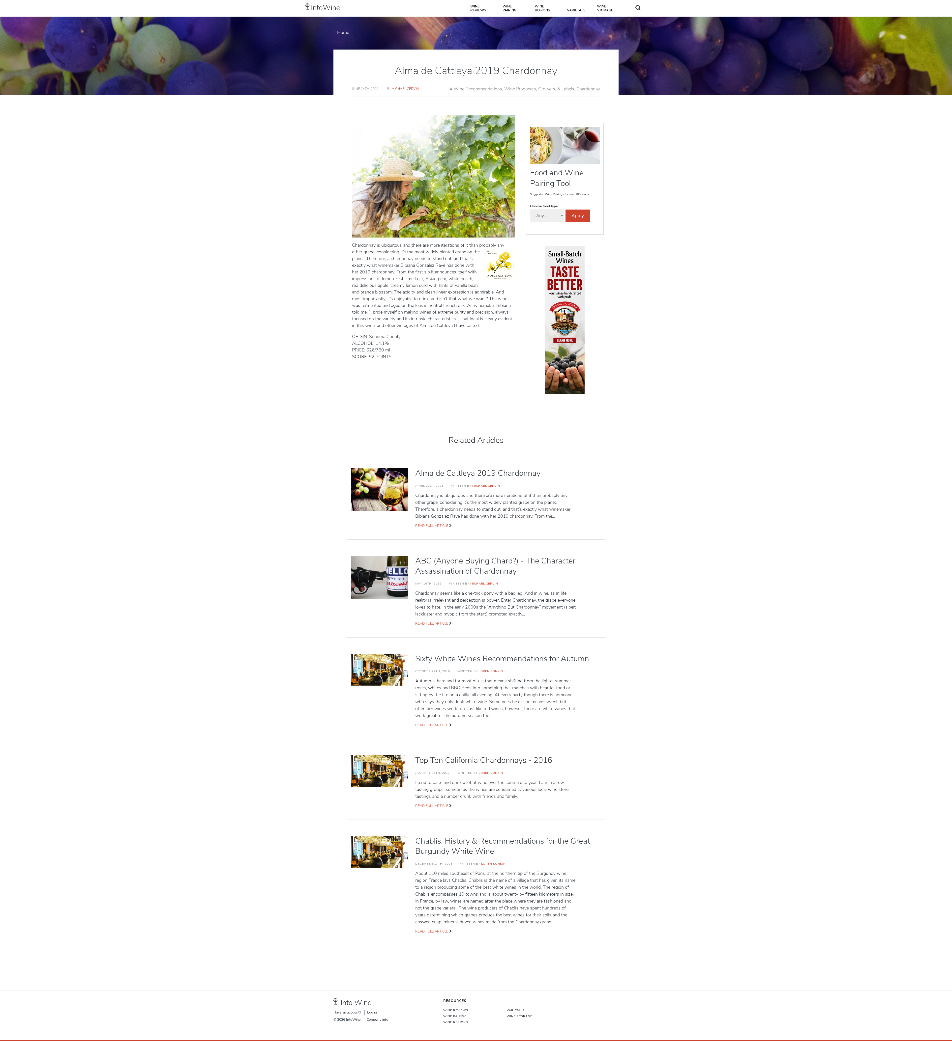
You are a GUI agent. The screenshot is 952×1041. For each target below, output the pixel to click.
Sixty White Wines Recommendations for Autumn (502, 658)
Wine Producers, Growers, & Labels (539, 89)
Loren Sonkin (491, 671)
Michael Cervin (405, 88)
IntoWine (325, 8)
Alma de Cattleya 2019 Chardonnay (477, 473)
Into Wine (356, 1003)
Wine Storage (605, 8)
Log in (372, 1012)
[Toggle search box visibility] (638, 7)
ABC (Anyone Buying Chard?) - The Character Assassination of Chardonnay (495, 566)
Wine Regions (542, 8)
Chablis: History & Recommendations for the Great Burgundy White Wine (502, 846)
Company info (377, 1019)
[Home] (307, 6)
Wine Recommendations (478, 89)
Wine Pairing (509, 8)
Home (343, 32)
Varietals (576, 10)
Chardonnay (588, 89)
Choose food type (544, 206)
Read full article (431, 525)
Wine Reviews (478, 8)
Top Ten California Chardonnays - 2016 (483, 760)
